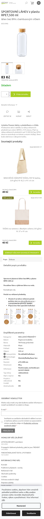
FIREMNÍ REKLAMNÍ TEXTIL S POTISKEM (16, 453)
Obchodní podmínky (8, 474)
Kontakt (4, 465)
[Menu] (38, 3)
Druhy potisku (6, 485)
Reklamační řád (6, 470)
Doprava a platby (7, 482)
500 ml (20, 351)
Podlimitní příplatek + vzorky (12, 468)
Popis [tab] (5, 259)
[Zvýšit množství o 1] (9, 93)
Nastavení (21, 505)
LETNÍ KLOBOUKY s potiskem (12, 442)
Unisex (21, 348)
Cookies (4, 476)
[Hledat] (26, 3)
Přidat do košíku (22, 94)
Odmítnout (11, 513)
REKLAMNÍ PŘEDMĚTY (27, 337)
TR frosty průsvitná (25, 342)
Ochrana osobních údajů (10, 479)
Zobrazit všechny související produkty (22, 253)
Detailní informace (8, 105)
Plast (20, 345)
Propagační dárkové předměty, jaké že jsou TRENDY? (20, 447)
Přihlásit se (8, 431)
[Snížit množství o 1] (9, 95)
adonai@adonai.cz (27, 301)
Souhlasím (31, 513)
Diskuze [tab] (12, 259)
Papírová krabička (25, 340)
